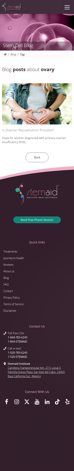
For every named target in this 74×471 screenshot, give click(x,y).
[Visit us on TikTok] (57, 402)
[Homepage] (5, 54)
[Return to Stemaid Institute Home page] (11, 7)
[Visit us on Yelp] (67, 402)
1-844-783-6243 (17, 337)
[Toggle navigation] (67, 7)
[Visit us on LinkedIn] (47, 402)
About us (8, 271)
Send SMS (44, 7)
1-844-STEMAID (17, 341)
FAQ (6, 284)
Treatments (10, 251)
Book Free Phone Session (37, 220)
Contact (8, 291)
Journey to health (13, 258)
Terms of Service (13, 304)
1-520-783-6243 (17, 353)
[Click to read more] (37, 103)
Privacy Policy (11, 297)
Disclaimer (9, 311)
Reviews (8, 265)
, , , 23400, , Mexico (36, 372)
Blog (13, 54)
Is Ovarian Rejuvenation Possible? (28, 130)
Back (37, 157)
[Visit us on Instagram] (17, 402)
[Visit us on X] (27, 402)
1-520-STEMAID (17, 357)
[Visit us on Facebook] (6, 402)
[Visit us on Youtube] (37, 402)
